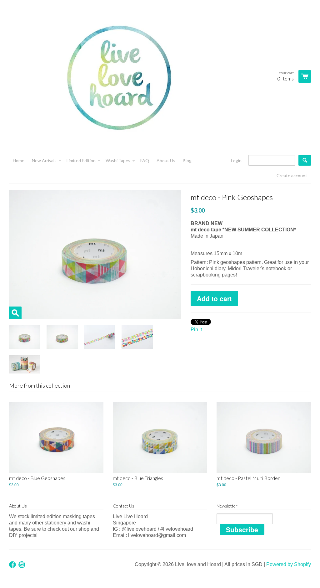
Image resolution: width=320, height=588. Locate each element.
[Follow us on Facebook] (13, 565)
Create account (292, 175)
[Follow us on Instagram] (22, 565)
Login (236, 160)
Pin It (196, 329)
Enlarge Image (15, 313)
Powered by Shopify (288, 564)
